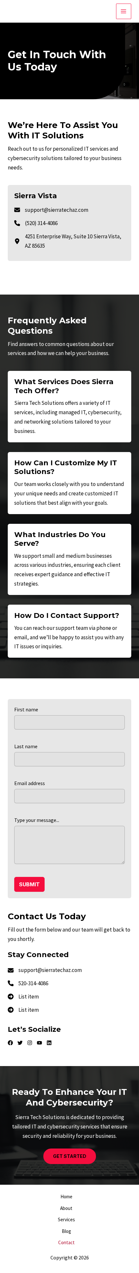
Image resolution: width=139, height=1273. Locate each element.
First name (26, 709)
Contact (66, 1242)
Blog (66, 1231)
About (66, 1208)
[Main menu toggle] (124, 11)
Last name (25, 746)
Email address (29, 783)
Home (66, 1196)
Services (66, 1219)
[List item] (10, 1042)
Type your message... (36, 820)
